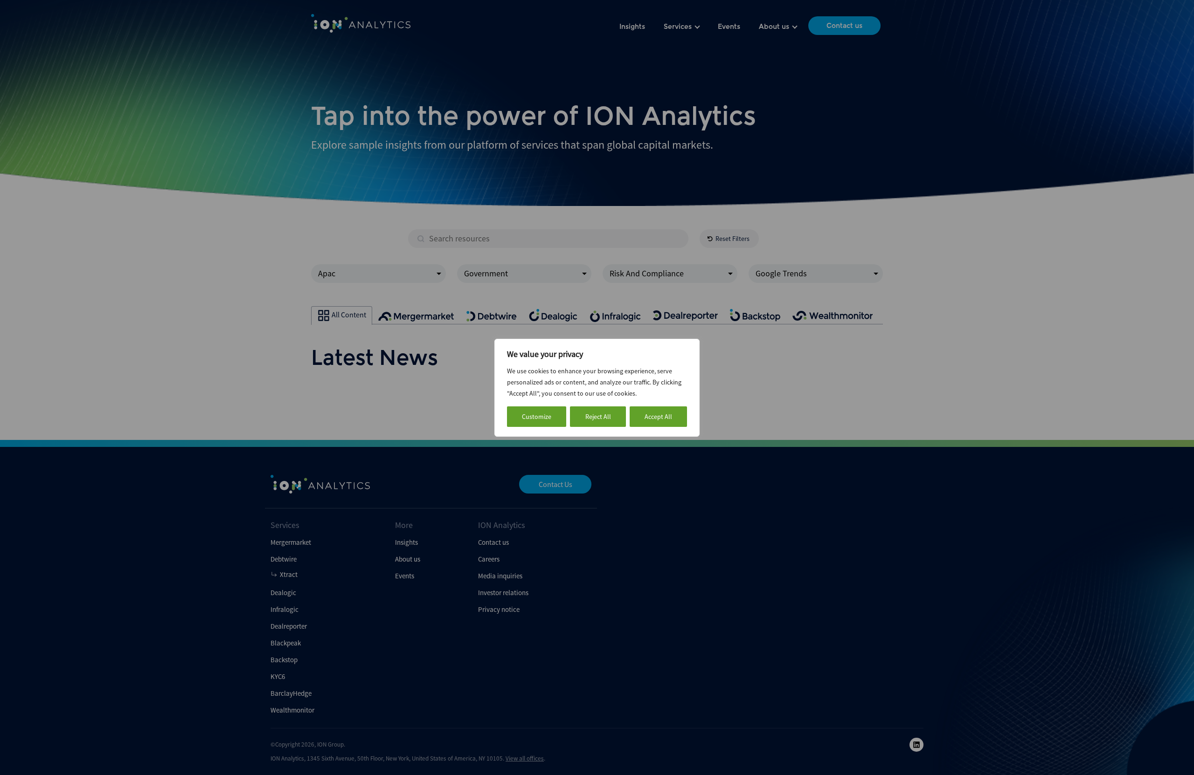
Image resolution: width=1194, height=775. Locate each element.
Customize (536, 416)
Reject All (598, 416)
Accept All (658, 416)
